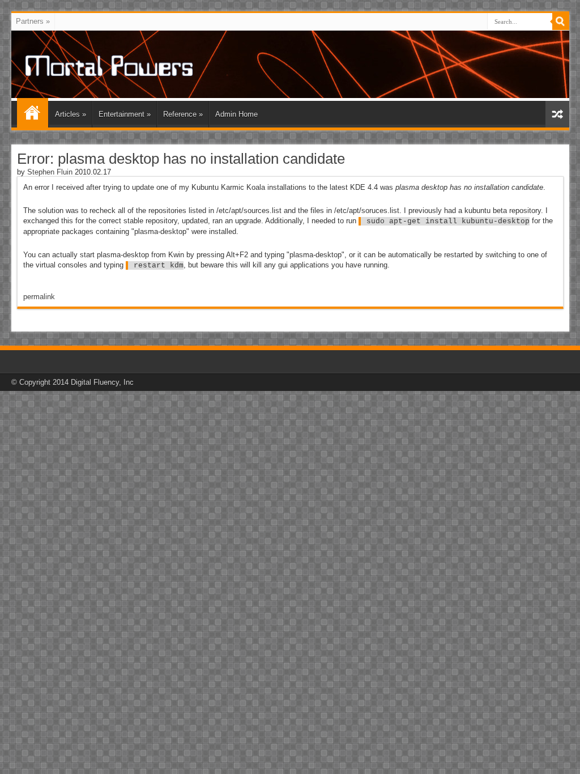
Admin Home (236, 114)
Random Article (557, 114)
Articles (70, 114)
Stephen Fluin (49, 172)
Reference (183, 114)
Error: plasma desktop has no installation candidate (181, 158)
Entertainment (125, 114)
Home (32, 112)
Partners (33, 21)
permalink (39, 296)
